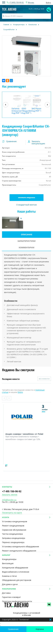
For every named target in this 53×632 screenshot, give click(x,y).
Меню (4, 2)
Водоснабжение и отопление (15, 572)
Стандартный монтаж (26, 205)
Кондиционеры (9, 559)
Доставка (6, 593)
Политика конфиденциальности (17, 601)
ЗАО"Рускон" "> (36, 109)
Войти (48, 2)
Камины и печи (9, 576)
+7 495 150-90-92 (11, 491)
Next (9, 398)
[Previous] (5, 104)
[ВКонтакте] (3, 80)
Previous (4, 398)
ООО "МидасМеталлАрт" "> (27, 110)
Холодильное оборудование (15, 567)
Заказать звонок (9, 495)
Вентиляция (7, 563)
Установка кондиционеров (14, 521)
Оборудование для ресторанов (16, 580)
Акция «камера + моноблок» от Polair (24, 434)
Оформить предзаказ (26, 198)
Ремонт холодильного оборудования (19, 550)
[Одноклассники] (7, 80)
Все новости (44, 379)
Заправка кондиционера (13, 538)
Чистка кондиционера (12, 534)
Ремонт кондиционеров (13, 525)
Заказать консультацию (38, 142)
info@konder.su (9, 499)
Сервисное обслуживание (14, 530)
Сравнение (13, 629)
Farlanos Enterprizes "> (17, 110)
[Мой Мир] (11, 80)
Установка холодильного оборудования (20, 546)
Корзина (40, 629)
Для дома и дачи (10, 584)
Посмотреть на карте (12, 513)
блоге (20, 392)
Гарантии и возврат (11, 597)
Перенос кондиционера (13, 542)
